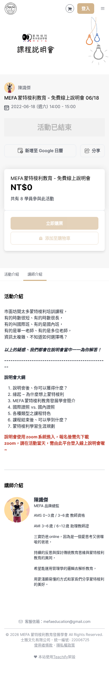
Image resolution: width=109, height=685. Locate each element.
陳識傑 (41, 500)
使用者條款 (43, 645)
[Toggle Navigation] (102, 8)
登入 (85, 8)
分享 (96, 150)
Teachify (60, 656)
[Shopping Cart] (70, 8)
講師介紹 (35, 274)
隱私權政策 (65, 645)
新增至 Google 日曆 (44, 150)
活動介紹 (11, 274)
